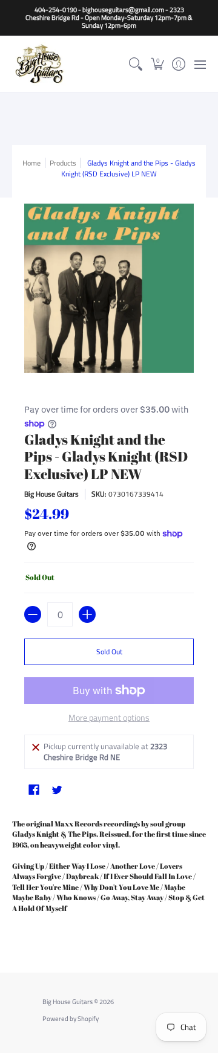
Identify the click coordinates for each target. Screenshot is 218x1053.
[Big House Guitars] (39, 63)
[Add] (87, 614)
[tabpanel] (109, 875)
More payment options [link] (109, 717)
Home (31, 163)
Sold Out (109, 651)
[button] (157, 63)
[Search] (136, 63)
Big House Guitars (51, 494)
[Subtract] (32, 614)
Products (63, 163)
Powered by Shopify (70, 1018)
